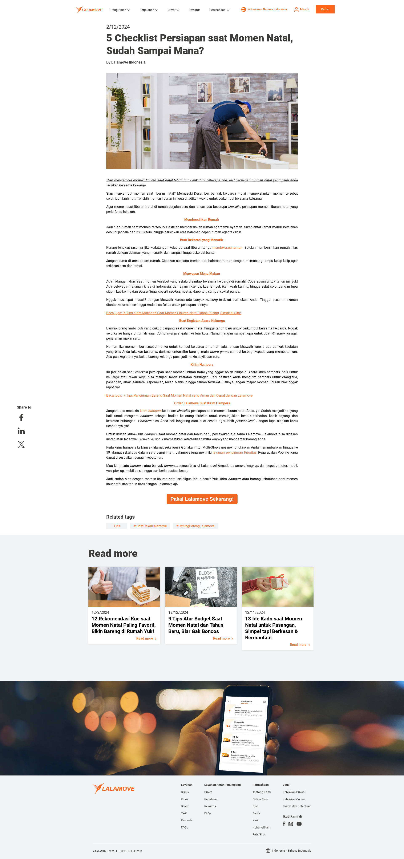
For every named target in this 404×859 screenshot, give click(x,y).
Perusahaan (217, 10)
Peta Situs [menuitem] (259, 834)
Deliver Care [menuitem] (260, 799)
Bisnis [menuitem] (185, 792)
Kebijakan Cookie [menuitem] (294, 799)
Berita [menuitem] (256, 813)
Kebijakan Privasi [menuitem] (294, 792)
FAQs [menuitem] (184, 827)
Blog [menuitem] (255, 806)
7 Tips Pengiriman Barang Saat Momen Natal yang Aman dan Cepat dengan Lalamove (188, 395)
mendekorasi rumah (228, 248)
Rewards (194, 10)
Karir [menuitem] (255, 820)
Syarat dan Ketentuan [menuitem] (297, 806)
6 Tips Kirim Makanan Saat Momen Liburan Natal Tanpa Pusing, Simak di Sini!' (182, 313)
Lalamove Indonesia (128, 62)
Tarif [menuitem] (184, 813)
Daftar (325, 9)
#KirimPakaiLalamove (150, 526)
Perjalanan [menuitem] (211, 799)
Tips (117, 526)
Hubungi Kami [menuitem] (261, 827)
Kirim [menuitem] (184, 799)
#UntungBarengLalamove (195, 526)
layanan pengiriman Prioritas (234, 452)
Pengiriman (118, 10)
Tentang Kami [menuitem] (261, 792)
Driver (171, 10)
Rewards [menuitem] (187, 820)
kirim (150, 411)
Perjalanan (147, 10)
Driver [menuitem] (185, 806)
